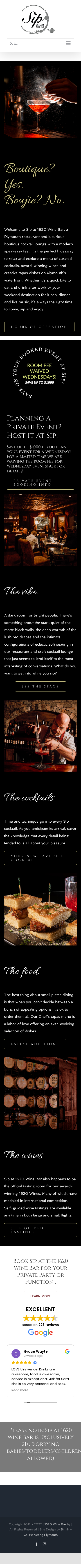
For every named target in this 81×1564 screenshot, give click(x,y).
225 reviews (48, 1324)
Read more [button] (19, 1390)
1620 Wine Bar (55, 1524)
